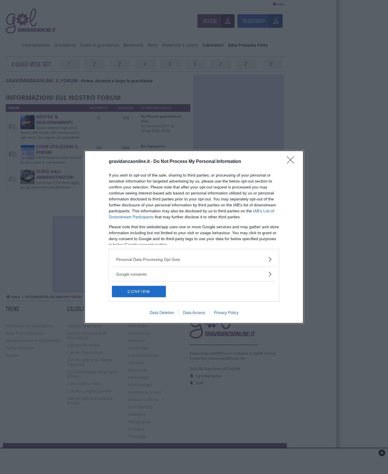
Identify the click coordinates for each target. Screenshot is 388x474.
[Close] (292, 161)
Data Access (194, 312)
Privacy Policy (226, 312)
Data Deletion (162, 312)
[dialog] (194, 237)
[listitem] (194, 259)
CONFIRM (139, 291)
